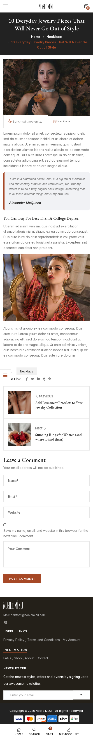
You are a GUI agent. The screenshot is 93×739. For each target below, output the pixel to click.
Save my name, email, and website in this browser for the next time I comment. (45, 533)
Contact (42, 658)
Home (35, 37)
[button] (86, 6)
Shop (18, 658)
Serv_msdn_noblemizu (28, 121)
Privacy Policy (13, 640)
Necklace (54, 37)
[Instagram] (5, 623)
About (29, 658)
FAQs (7, 658)
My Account (71, 640)
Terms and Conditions (43, 640)
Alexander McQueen (25, 203)
